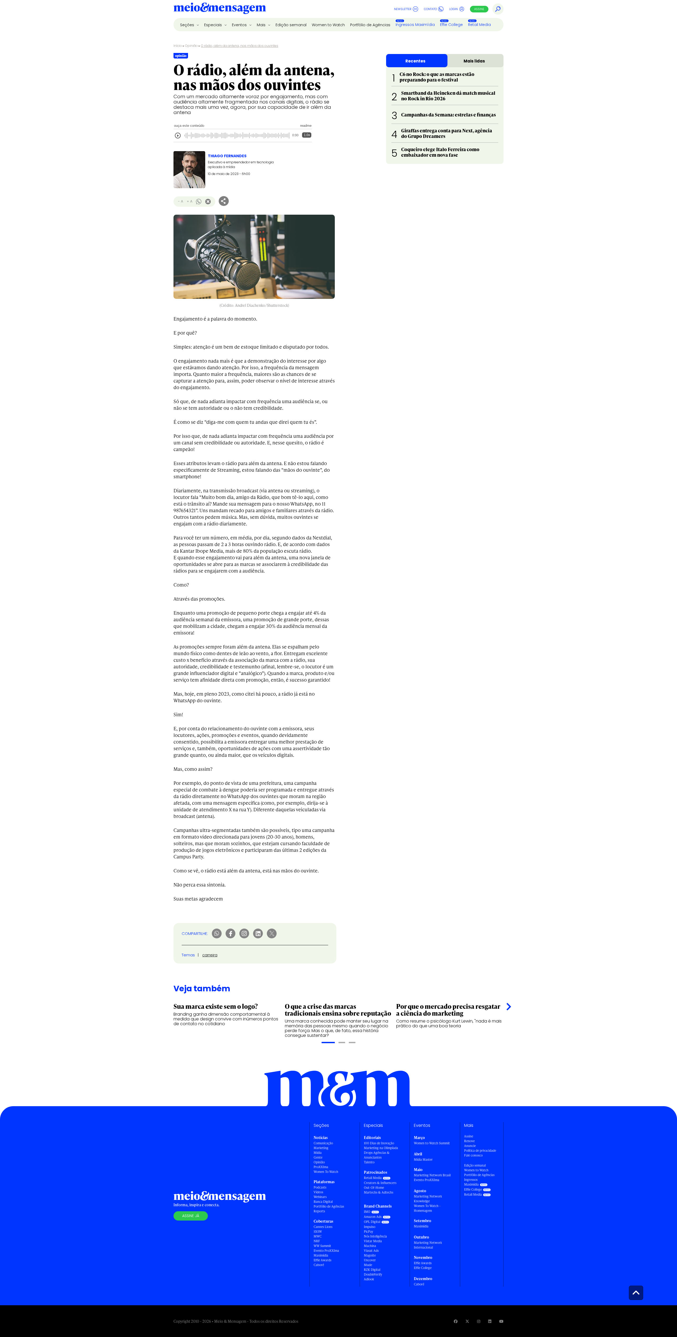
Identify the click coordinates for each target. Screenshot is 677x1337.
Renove (469, 1141)
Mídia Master (423, 1159)
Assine (479, 9)
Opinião (191, 45)
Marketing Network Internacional (428, 1245)
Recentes (415, 61)
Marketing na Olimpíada (381, 1148)
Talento (369, 1162)
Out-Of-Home (374, 1187)
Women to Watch (328, 25)
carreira (209, 955)
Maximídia (321, 1255)
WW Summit (322, 1246)
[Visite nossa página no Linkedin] (489, 1321)
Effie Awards (322, 1260)
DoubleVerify (373, 1274)
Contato (430, 9)
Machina (370, 1246)
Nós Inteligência (375, 1236)
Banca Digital (323, 1201)
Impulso (369, 1227)
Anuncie (470, 1146)
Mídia (318, 1152)
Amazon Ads (373, 1216)
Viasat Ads (371, 1250)
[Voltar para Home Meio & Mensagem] (219, 9)
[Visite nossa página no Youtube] (501, 1321)
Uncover (370, 1260)
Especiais (213, 25)
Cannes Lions (323, 1227)
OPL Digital (372, 1221)
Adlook (369, 1279)
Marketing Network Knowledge (428, 1198)
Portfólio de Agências (370, 25)
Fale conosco (473, 1155)
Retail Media (479, 24)
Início (177, 45)
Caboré (319, 1265)
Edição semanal (291, 25)
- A (180, 201)
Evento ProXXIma (326, 1250)
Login (453, 9)
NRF (317, 1241)
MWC (318, 1236)
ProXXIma (321, 1167)
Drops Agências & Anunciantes (377, 1155)
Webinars (320, 1197)
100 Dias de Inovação (379, 1143)
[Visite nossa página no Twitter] (467, 1321)
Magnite (370, 1255)
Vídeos (318, 1192)
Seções (187, 25)
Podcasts (320, 1187)
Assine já (190, 1215)
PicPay (368, 1231)
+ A (189, 201)
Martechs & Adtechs (378, 1192)
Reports (319, 1211)
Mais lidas (474, 61)
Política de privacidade (480, 1150)
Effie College (451, 24)
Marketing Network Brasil (432, 1175)
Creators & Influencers (380, 1183)
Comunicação (323, 1143)
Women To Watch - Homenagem (427, 1208)
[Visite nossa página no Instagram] (478, 1321)
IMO (367, 1211)
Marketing (321, 1148)
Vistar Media (373, 1241)
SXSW (318, 1231)
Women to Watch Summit (432, 1143)
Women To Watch (326, 1171)
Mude (368, 1265)
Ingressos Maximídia (415, 24)
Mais (262, 25)
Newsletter (402, 9)
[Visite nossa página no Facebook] (456, 1321)
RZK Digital (372, 1269)
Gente (318, 1157)
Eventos (240, 25)
